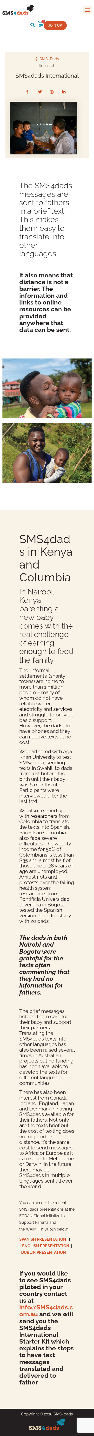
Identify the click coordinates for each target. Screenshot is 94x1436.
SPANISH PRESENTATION (44, 1239)
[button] (87, 10)
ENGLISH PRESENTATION (45, 1246)
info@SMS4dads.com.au (46, 1311)
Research (47, 65)
